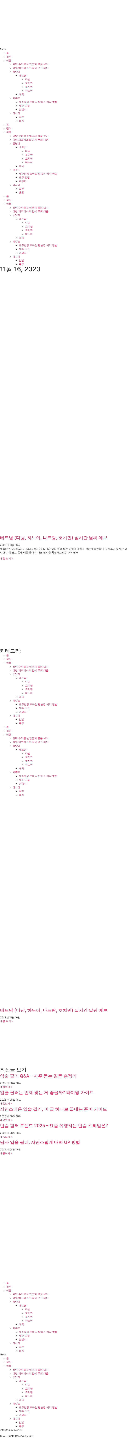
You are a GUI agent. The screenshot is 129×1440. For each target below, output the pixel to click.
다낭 (27, 79)
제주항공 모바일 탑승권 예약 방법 (38, 101)
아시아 (16, 113)
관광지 (22, 109)
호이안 (29, 83)
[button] (64, 49)
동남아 (16, 71)
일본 (21, 117)
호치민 (29, 86)
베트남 (22, 75)
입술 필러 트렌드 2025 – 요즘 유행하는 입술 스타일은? (54, 1125)
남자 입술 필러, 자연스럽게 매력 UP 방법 (40, 1142)
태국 (21, 94)
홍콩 (21, 120)
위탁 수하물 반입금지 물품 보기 (30, 64)
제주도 (16, 98)
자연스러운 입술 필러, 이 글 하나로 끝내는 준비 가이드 (53, 1109)
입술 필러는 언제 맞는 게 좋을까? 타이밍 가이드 (47, 1092)
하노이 (29, 90)
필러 (8, 56)
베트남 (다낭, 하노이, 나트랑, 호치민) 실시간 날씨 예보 (53, 537)
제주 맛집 (24, 105)
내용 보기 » (6, 558)
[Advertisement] (64, 301)
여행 (8, 60)
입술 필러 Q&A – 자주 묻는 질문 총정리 (38, 1076)
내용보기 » (6, 1086)
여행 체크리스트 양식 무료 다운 (30, 67)
